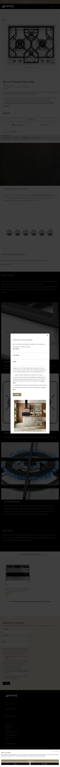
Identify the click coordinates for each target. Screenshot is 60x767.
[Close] (47, 335)
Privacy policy (56, 751)
